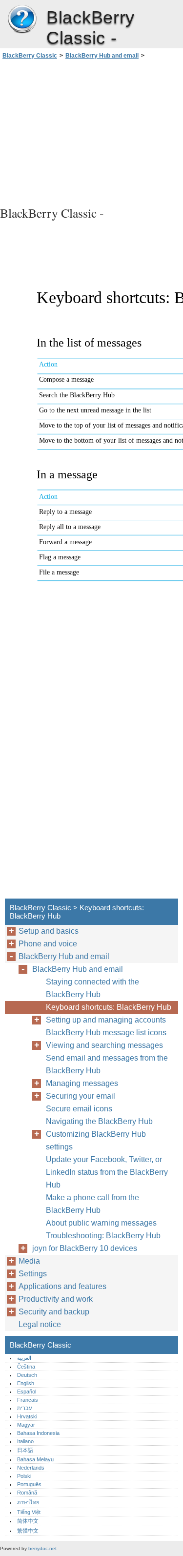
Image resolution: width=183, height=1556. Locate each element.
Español (26, 1391)
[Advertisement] (91, 131)
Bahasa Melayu (35, 1459)
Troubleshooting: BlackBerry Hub (103, 1235)
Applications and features (62, 1286)
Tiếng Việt (29, 1512)
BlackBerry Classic (22, 19)
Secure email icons (79, 1109)
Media (29, 1261)
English (25, 1383)
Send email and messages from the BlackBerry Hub (107, 1064)
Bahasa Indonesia (38, 1433)
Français (27, 1400)
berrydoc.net (42, 1548)
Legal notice (40, 1324)
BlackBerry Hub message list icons (106, 1032)
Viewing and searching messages (104, 1045)
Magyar (26, 1425)
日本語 (25, 1450)
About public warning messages (101, 1223)
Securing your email (80, 1096)
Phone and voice (48, 944)
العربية (24, 1358)
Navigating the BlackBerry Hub (99, 1121)
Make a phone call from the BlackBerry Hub (92, 1203)
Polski (24, 1476)
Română (27, 1492)
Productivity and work (56, 1299)
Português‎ (29, 1484)
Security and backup (54, 1312)
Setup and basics (49, 931)
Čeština (26, 1367)
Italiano (25, 1441)
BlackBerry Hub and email (102, 55)
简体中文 (28, 1521)
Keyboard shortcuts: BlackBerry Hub (108, 1007)
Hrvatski (27, 1416)
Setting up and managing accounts (106, 1020)
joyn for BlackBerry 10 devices (84, 1248)
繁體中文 (28, 1531)
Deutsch (27, 1375)
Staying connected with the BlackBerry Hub (92, 988)
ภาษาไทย (28, 1502)
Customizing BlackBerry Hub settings (96, 1140)
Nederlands (30, 1468)
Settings (33, 1273)
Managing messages (82, 1083)
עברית (24, 1408)
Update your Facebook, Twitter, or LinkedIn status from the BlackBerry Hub (107, 1172)
